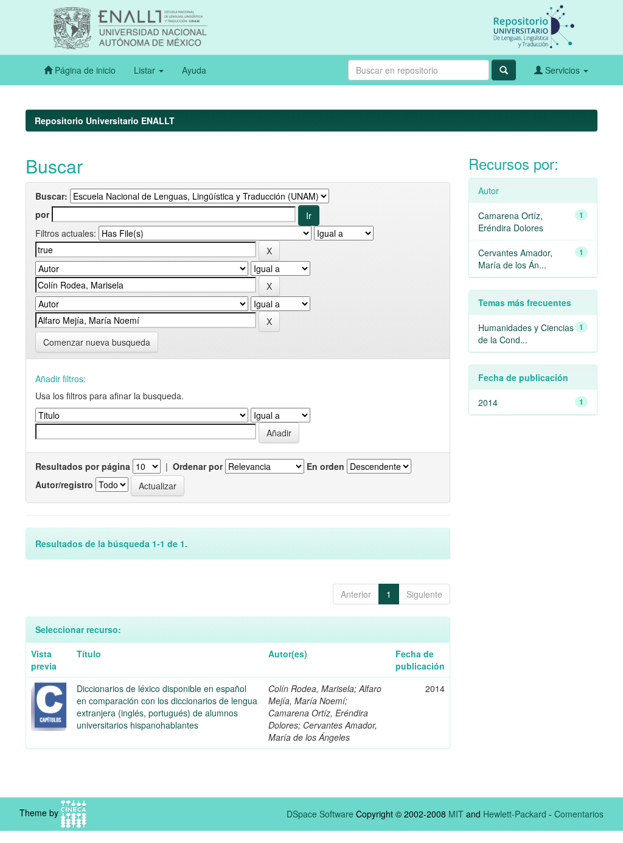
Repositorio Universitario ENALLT (105, 120)
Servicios (562, 70)
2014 (488, 402)
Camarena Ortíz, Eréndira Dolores (510, 221)
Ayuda (194, 70)
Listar (146, 70)
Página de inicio (84, 70)
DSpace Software (320, 814)
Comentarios (579, 814)
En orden (325, 466)
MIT (456, 814)
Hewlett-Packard (514, 814)
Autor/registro (64, 484)
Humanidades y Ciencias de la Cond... (526, 333)
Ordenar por (198, 466)
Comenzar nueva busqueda (96, 342)
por (42, 214)
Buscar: (51, 196)
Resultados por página (82, 466)
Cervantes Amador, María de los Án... (515, 259)
